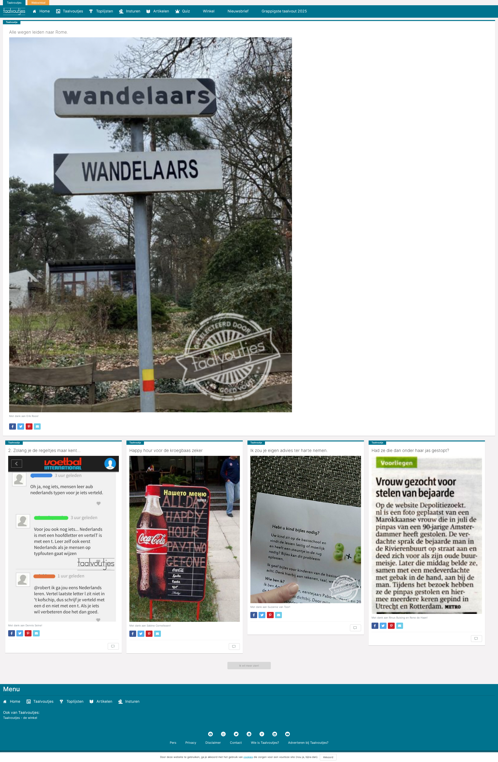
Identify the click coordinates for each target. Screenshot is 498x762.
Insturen (133, 11)
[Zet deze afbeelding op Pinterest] (29, 426)
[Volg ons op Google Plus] (249, 734)
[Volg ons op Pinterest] (262, 734)
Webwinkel (38, 2)
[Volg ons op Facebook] (210, 734)
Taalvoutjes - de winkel (20, 718)
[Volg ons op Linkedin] (274, 734)
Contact (236, 743)
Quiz (186, 11)
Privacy (190, 743)
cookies (248, 756)
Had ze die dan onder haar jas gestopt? (410, 450)
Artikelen (161, 11)
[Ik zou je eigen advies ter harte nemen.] (305, 529)
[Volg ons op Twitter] (236, 734)
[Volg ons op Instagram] (223, 734)
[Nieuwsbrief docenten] (316, 11)
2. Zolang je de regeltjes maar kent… (44, 450)
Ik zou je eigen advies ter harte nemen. (289, 450)
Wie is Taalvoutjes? (265, 743)
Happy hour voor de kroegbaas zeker (166, 450)
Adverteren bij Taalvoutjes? (308, 743)
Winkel (209, 11)
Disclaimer (213, 743)
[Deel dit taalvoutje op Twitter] (20, 426)
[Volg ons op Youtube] (287, 734)
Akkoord (328, 757)
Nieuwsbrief (238, 11)
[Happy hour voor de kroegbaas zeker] (184, 539)
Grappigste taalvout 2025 (284, 11)
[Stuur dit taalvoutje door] (37, 426)
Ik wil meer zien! (249, 665)
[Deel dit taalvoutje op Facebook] (12, 426)
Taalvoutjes (14, 2)
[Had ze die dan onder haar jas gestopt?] (427, 535)
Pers (173, 743)
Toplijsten (104, 11)
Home (44, 11)
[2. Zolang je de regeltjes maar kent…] (63, 539)
